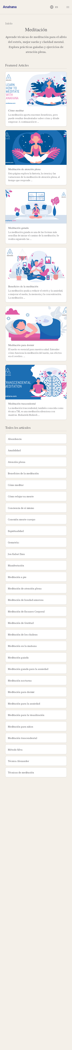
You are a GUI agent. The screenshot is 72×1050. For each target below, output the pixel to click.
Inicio (8, 23)
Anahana (10, 7)
